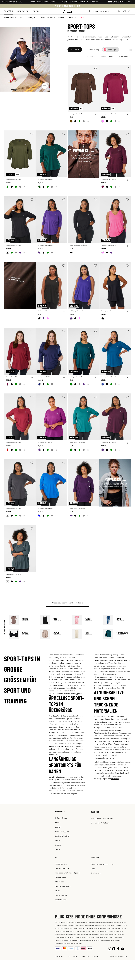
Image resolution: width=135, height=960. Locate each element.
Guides (36, 11)
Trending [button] (29, 17)
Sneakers (115, 778)
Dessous (22, 634)
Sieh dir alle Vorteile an (100, 823)
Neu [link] (21, 17)
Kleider (86, 620)
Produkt (103, 57)
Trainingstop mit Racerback (108, 311)
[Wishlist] (95, 68)
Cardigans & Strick (62, 836)
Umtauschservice (62, 868)
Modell (111, 57)
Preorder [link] (72, 17)
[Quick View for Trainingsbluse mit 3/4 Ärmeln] (32, 574)
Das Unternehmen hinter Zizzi (102, 864)
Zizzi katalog (96, 873)
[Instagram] (109, 948)
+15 (87, 121)
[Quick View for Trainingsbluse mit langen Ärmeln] (95, 246)
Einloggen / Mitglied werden (102, 818)
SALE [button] (81, 17)
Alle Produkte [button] (9, 17)
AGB (68, 956)
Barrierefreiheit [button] (61, 895)
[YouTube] (122, 948)
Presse (94, 869)
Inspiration (23, 11)
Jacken (54, 634)
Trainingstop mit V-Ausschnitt (109, 245)
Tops (54, 620)
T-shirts (22, 620)
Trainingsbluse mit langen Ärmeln (78, 245)
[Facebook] (113, 948)
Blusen (57, 822)
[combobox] (100, 11)
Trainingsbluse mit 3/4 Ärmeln (13, 574)
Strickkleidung (117, 634)
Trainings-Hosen (100, 688)
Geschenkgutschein (62, 886)
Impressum (85, 956)
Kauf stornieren (61, 900)
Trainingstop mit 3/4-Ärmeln (45, 442)
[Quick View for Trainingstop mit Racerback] (127, 311)
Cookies (75, 956)
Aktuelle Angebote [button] (45, 17)
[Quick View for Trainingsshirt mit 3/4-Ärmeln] (95, 114)
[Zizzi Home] (67, 11)
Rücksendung (60, 877)
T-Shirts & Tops (61, 818)
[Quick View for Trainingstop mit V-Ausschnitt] (127, 246)
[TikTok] (118, 948)
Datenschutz (59, 956)
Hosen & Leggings (62, 831)
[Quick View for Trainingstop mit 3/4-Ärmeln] (63, 443)
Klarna (57, 891)
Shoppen (8, 11)
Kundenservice (61, 864)
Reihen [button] (61, 17)
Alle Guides (59, 882)
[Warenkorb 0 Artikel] (129, 11)
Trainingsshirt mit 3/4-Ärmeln (77, 113)
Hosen (86, 634)
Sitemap (95, 956)
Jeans (117, 620)
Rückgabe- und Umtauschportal (67, 873)
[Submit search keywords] (90, 11)
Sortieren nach (123, 57)
